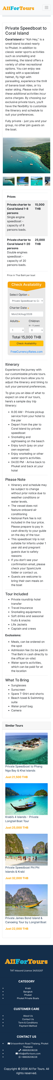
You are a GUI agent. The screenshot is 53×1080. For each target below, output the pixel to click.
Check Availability (27, 343)
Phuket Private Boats (28, 998)
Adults (14, 321)
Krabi (28, 988)
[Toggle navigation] (46, 7)
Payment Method (28, 1025)
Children (34, 321)
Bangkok (28, 991)
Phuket (28, 994)
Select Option (19, 294)
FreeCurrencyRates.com (27, 351)
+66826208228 (29, 1057)
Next (46, 155)
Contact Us (28, 1019)
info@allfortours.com (29, 1053)
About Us (28, 1015)
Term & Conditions (28, 1022)
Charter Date (19, 307)
